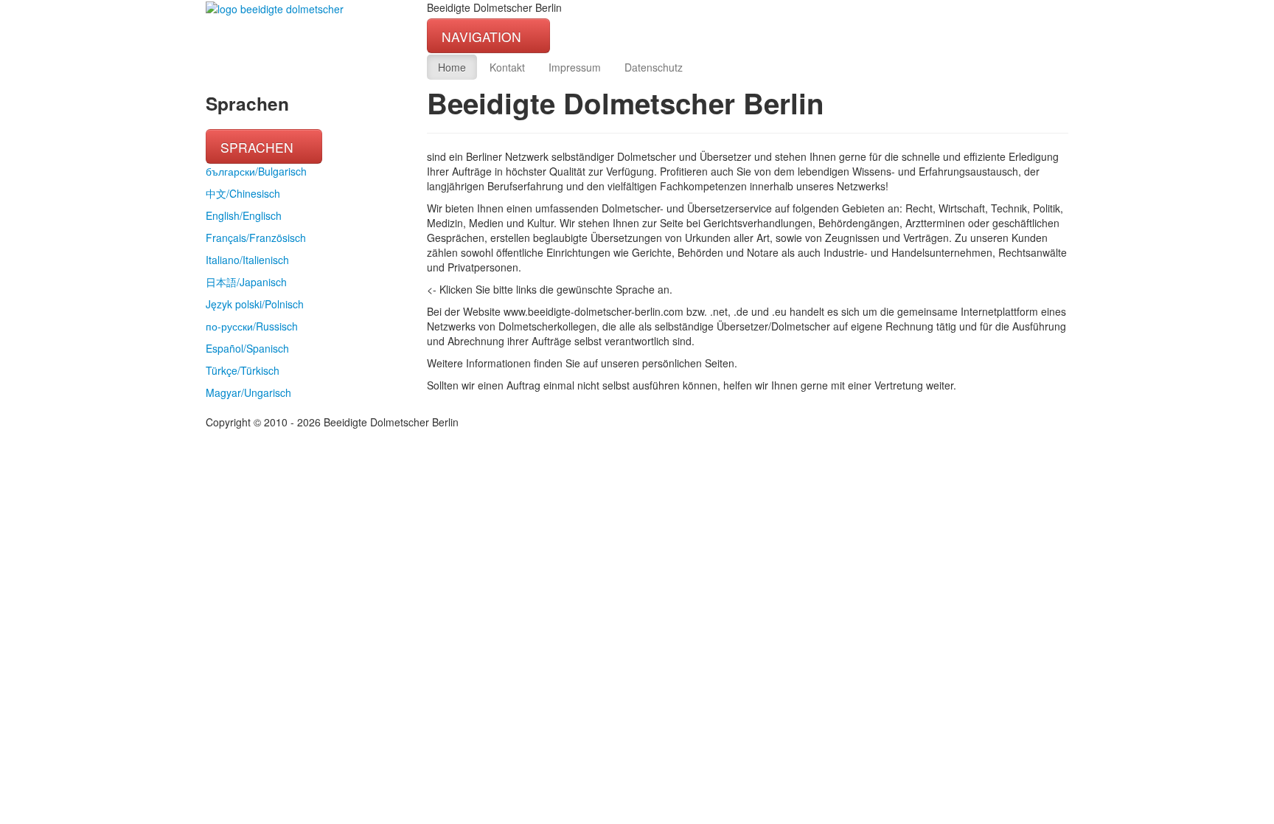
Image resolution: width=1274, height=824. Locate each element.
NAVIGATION (483, 36)
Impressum (575, 67)
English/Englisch (244, 215)
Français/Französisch (256, 237)
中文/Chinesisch (243, 193)
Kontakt (507, 67)
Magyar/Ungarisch (248, 392)
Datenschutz (653, 67)
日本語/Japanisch (246, 281)
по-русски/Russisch (252, 326)
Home (452, 67)
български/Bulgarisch (256, 171)
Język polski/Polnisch (255, 304)
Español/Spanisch (247, 348)
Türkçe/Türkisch (242, 370)
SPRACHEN (258, 147)
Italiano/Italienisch (247, 259)
